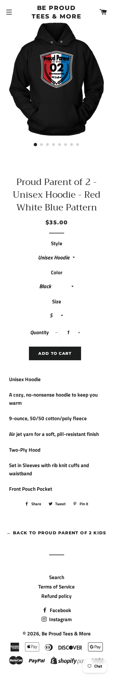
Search (56, 577)
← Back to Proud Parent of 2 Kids (56, 533)
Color (56, 272)
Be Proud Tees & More (56, 12)
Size (56, 301)
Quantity (39, 332)
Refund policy (56, 596)
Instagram (60, 619)
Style (56, 243)
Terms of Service (56, 587)
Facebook (60, 610)
